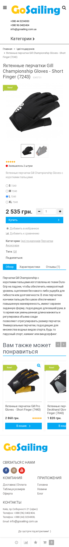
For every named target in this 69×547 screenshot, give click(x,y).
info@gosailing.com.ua (23, 29)
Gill (15, 251)
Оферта (8, 493)
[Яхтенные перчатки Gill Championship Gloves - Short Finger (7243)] (34, 112)
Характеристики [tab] (30, 266)
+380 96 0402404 (20, 25)
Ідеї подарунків (25, 48)
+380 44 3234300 (20, 21)
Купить (13, 220)
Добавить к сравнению (24, 233)
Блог (40, 493)
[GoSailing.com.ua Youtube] (22, 470)
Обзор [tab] (10, 266)
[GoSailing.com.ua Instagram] (14, 470)
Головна (42, 484)
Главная (7, 48)
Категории (21, 38)
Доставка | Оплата (14, 484)
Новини (42, 489)
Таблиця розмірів (14, 489)
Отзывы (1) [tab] (53, 266)
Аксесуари (12, 245)
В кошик (21, 425)
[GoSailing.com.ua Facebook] (6, 470)
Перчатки (47, 241)
